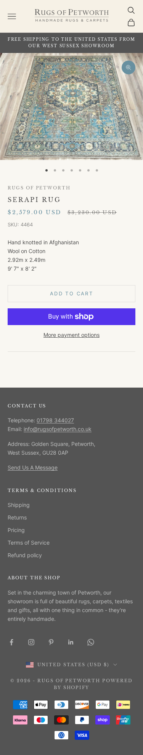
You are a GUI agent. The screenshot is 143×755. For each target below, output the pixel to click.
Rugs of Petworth (39, 188)
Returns (17, 517)
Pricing (16, 530)
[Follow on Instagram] (31, 642)
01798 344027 (55, 420)
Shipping (19, 505)
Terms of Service (29, 542)
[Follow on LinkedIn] (71, 642)
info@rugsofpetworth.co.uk (58, 429)
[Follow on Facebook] (11, 642)
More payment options (71, 335)
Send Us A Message (33, 467)
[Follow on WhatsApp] (91, 642)
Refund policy (25, 555)
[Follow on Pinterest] (51, 642)
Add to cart (71, 293)
